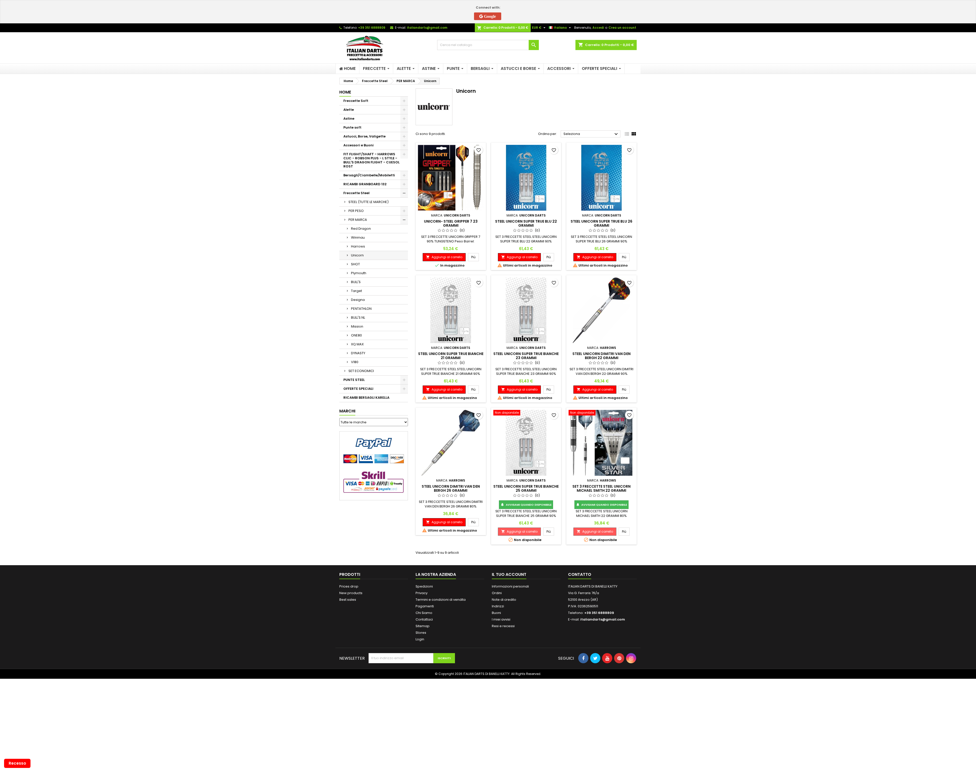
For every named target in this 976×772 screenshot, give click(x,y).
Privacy (422, 593)
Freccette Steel (356, 193)
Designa (358, 299)
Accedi (598, 27)
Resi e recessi (503, 626)
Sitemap (423, 626)
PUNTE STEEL (354, 379)
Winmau (358, 237)
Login (420, 639)
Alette (348, 109)
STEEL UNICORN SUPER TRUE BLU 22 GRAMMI (526, 223)
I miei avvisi (501, 619)
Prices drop (348, 586)
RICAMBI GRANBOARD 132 (365, 184)
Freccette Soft (355, 100)
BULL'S (356, 282)
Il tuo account (509, 574)
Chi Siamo (424, 612)
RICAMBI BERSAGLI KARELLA (366, 397)
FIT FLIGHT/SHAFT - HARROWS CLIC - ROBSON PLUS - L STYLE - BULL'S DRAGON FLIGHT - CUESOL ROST (371, 160)
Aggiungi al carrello (444, 257)
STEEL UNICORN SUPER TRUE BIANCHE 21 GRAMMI (450, 355)
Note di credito (504, 599)
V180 (354, 362)
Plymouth (358, 273)
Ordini (497, 593)
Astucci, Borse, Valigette (364, 136)
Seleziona (591, 134)
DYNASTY (358, 353)
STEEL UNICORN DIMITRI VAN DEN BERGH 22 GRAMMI (601, 355)
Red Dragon (361, 228)
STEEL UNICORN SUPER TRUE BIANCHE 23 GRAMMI (526, 355)
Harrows (358, 246)
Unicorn (357, 255)
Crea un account (622, 27)
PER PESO (356, 210)
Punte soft (352, 127)
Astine (348, 118)
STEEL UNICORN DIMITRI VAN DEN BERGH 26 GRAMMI (451, 488)
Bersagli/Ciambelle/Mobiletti (369, 175)
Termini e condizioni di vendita (441, 599)
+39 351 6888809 (371, 27)
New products (350, 593)
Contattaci (424, 619)
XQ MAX (357, 344)
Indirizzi (498, 606)
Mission (357, 326)
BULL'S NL (358, 317)
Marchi (347, 411)
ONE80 (356, 335)
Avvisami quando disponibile (526, 505)
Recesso (17, 763)
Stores (421, 632)
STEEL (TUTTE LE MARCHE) (368, 201)
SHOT (355, 264)
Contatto (579, 574)
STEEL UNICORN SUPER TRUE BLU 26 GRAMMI (601, 223)
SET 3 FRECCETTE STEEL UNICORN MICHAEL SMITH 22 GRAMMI (601, 488)
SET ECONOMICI (361, 370)
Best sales (347, 599)
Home (345, 92)
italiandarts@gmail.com (427, 27)
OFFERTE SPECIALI (358, 388)
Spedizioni (424, 586)
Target (356, 290)
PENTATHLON (361, 308)
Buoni (496, 612)
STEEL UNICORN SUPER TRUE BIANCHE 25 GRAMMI (526, 488)
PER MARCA (357, 219)
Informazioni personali (510, 586)
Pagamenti (425, 606)
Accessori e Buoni (358, 145)
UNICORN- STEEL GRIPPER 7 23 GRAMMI (451, 223)
